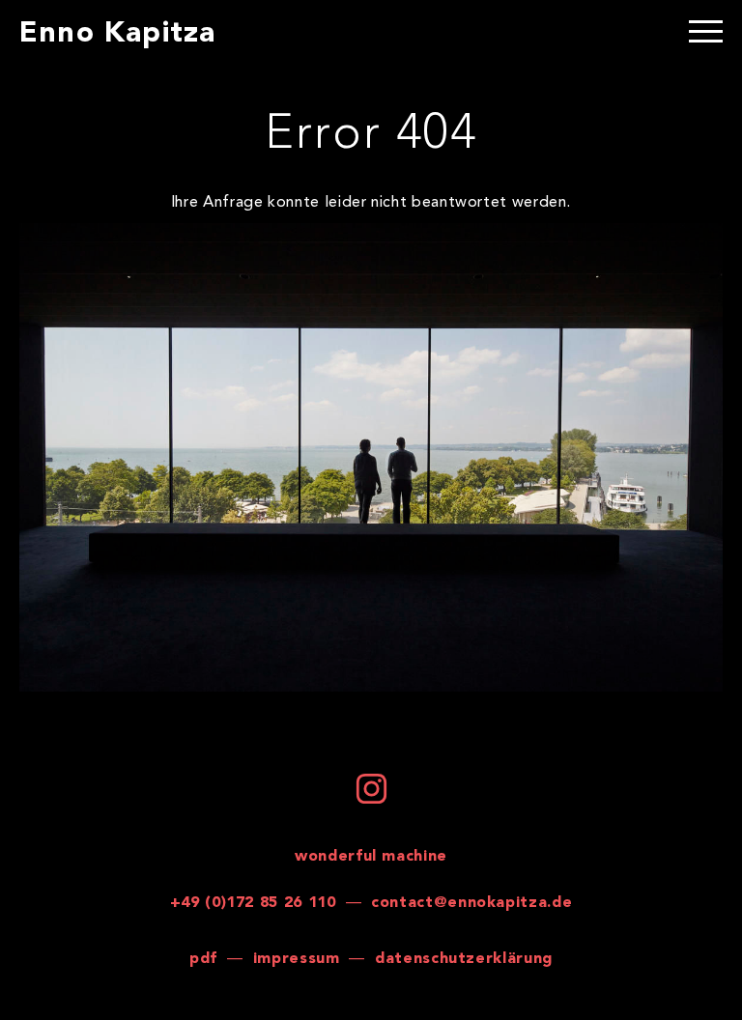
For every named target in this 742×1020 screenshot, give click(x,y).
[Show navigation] (706, 33)
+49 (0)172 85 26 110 (253, 903)
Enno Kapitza (117, 33)
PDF (203, 959)
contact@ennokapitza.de (471, 903)
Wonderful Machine (371, 856)
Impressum (296, 959)
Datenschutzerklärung (464, 959)
